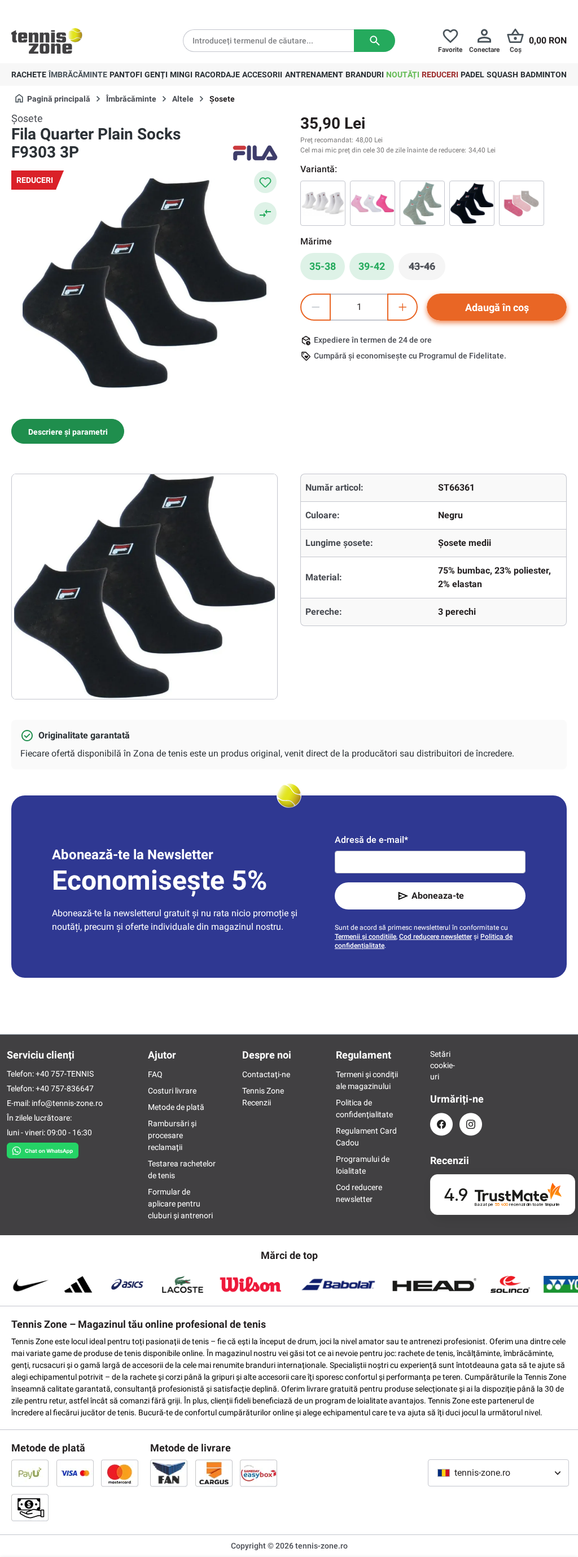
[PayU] (30, 1472)
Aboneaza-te (437, 895)
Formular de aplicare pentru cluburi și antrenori (180, 1203)
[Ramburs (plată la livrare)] (30, 1507)
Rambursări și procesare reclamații (172, 1135)
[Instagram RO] (470, 1124)
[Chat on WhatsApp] (42, 1148)
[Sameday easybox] (258, 1472)
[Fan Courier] (168, 1472)
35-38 (322, 266)
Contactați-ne (266, 1074)
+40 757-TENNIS (65, 1073)
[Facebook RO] (441, 1124)
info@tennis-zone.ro (67, 1103)
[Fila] (255, 153)
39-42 (371, 266)
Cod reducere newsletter (435, 937)
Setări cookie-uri (441, 1065)
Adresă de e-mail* (371, 839)
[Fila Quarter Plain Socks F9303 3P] (322, 203)
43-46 (427, 269)
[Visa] (75, 1472)
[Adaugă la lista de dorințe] (265, 181)
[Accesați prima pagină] (46, 41)
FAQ (155, 1074)
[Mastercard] (119, 1472)
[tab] (67, 431)
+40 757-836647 (65, 1088)
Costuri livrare (172, 1090)
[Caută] (374, 40)
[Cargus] (214, 1472)
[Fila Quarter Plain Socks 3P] (521, 203)
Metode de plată (176, 1107)
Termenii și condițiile (365, 937)
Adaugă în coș (497, 307)
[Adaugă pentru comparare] (265, 213)
